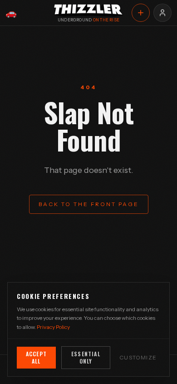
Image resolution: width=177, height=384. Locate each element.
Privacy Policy (53, 326)
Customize (138, 357)
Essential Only (85, 357)
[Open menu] (162, 13)
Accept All (36, 357)
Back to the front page (89, 204)
